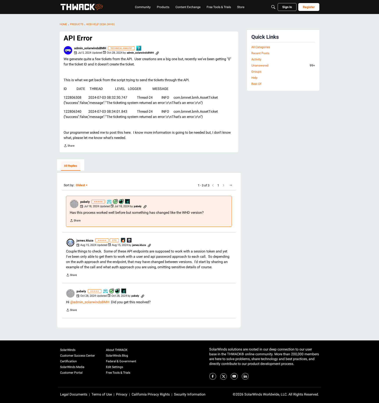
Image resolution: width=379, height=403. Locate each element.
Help (254, 77)
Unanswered (283, 65)
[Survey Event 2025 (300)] (109, 202)
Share (69, 146)
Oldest (81, 185)
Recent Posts (260, 53)
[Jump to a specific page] (230, 185)
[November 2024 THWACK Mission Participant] (129, 240)
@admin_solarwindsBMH (89, 302)
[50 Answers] (115, 202)
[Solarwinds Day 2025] (123, 240)
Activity (256, 59)
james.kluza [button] (85, 240)
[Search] (273, 7)
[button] (68, 50)
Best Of (256, 84)
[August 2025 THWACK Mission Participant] (127, 202)
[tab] (70, 166)
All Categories (260, 47)
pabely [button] (85, 201)
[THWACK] (82, 7)
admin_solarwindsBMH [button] (90, 48)
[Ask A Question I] (139, 48)
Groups (256, 71)
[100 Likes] (121, 202)
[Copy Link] (157, 53)
